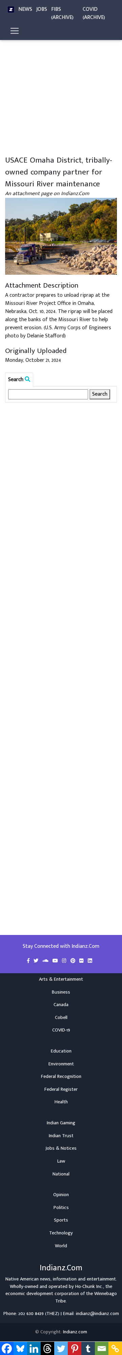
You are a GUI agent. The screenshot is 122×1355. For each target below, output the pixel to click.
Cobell (61, 1018)
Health (61, 1102)
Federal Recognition (61, 1076)
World (61, 1246)
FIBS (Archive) (62, 13)
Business (61, 992)
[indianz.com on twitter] (37, 961)
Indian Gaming (61, 1123)
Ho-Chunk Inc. (89, 1287)
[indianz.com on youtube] (56, 961)
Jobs (41, 9)
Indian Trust (61, 1136)
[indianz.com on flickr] (82, 961)
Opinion (61, 1195)
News (25, 9)
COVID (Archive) (94, 13)
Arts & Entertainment (61, 979)
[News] (10, 9)
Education (61, 1051)
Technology (61, 1233)
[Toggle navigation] (14, 30)
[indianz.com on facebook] (29, 961)
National (61, 1174)
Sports (61, 1220)
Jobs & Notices (61, 1148)
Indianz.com (75, 1332)
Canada (61, 1005)
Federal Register (61, 1089)
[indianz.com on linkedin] (90, 961)
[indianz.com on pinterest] (73, 961)
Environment (61, 1064)
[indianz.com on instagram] (65, 961)
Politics (61, 1208)
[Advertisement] (61, 91)
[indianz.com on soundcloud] (46, 961)
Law (61, 1161)
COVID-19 (61, 1030)
